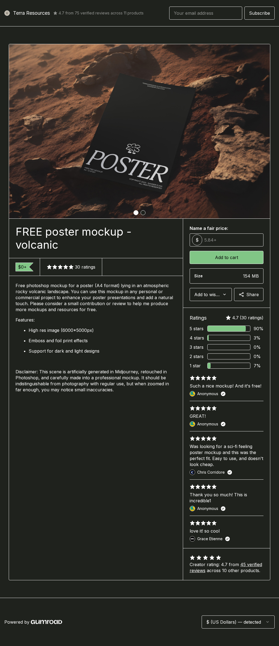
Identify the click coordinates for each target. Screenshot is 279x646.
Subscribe (259, 13)
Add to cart (226, 257)
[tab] (136, 212)
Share (252, 294)
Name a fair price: (209, 228)
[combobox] (211, 294)
